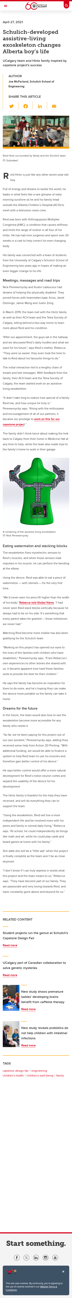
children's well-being (40, 1075)
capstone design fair (16, 1071)
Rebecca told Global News (36, 602)
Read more (10, 945)
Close (63, 1274)
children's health (13, 1075)
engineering (39, 1071)
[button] (13, 105)
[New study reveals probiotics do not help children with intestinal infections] (11, 1034)
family (60, 1075)
